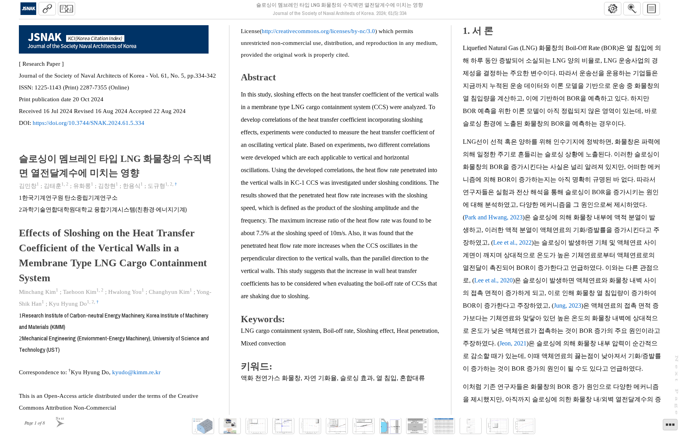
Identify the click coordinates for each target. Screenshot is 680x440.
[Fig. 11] (497, 426)
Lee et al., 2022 (512, 242)
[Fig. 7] (364, 426)
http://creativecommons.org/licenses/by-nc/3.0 (318, 31)
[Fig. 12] (524, 426)
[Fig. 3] (257, 426)
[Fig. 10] (471, 426)
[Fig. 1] (203, 426)
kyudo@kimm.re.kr (136, 372)
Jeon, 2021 (513, 343)
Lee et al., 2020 (493, 280)
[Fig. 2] (230, 426)
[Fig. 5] (310, 426)
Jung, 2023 (567, 305)
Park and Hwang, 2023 (494, 217)
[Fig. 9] (417, 426)
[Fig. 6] (337, 426)
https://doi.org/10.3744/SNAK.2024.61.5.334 (88, 123)
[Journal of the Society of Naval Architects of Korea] (28, 8)
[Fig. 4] (283, 426)
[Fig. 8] (390, 426)
